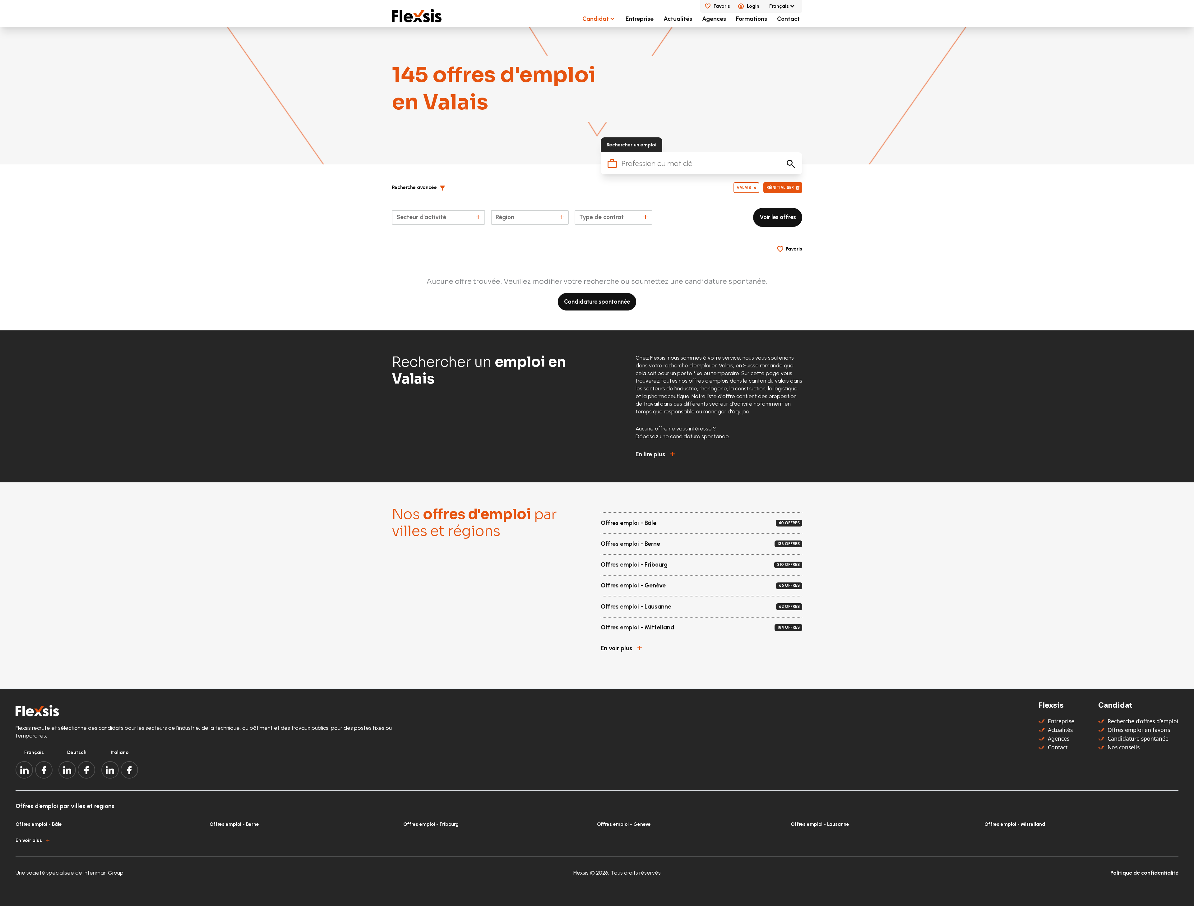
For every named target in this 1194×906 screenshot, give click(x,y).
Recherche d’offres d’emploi (1143, 721)
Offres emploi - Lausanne (820, 824)
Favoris (722, 6)
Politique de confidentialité (1144, 872)
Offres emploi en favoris (1139, 730)
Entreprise (640, 18)
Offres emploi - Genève (624, 824)
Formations (751, 18)
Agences (714, 18)
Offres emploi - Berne (234, 824)
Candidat (595, 18)
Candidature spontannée (597, 301)
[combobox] (438, 217)
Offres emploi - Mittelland (1014, 824)
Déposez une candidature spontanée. (683, 436)
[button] (421, 188)
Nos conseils (1124, 747)
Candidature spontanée (1138, 738)
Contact (788, 18)
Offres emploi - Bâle (39, 824)
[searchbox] (438, 218)
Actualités (678, 18)
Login (753, 6)
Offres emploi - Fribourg (431, 824)
